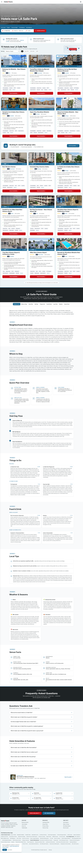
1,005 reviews (73, 115)
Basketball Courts (35, 834)
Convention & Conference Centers (46, 840)
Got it (4, 849)
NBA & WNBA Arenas (5, 838)
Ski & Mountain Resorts (44, 843)
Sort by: (3, 51)
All (22, 51)
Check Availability (35, 813)
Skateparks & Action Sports (66, 843)
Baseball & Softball (20, 834)
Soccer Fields (13, 834)
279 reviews (72, 73)
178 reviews (14, 73)
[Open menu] (2, 2)
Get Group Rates (72, 145)
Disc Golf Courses (75, 843)
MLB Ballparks (12, 838)
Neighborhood (17, 304)
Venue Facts (66, 304)
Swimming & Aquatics (52, 834)
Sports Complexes (76, 834)
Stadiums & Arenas (4, 836)
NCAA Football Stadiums (66, 838)
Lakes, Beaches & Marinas (34, 843)
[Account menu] (80, 2)
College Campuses (25, 840)
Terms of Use (45, 827)
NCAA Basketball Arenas (76, 838)
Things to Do (42, 304)
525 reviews (18, 168)
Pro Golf (51, 838)
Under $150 (26, 51)
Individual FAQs (46, 822)
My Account (65, 827)
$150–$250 (32, 51)
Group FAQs (45, 824)
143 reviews (44, 168)
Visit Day (36, 304)
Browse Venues (7, 16)
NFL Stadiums (77, 836)
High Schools (48, 836)
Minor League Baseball (34, 838)
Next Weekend (29, 27)
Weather (61, 304)
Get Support (65, 822)
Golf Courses (69, 834)
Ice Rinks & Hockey (43, 834)
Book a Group (66, 824)
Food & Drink (49, 304)
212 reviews (41, 213)
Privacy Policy (46, 826)
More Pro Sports (57, 838)
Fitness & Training (42, 836)
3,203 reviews (73, 170)
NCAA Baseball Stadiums (6, 840)
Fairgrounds (56, 840)
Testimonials (24, 827)
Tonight (8, 27)
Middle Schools (55, 836)
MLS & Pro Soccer (25, 838)
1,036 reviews (71, 256)
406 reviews (43, 114)
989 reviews (17, 115)
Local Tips (55, 304)
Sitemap (50, 849)
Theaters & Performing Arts (74, 840)
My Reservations (66, 826)
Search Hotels (41, 30)
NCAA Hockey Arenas (17, 840)
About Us (24, 826)
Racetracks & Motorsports (54, 843)
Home (2, 16)
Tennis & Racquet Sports (61, 834)
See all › (14, 89)
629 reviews (17, 213)
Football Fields (27, 834)
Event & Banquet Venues (63, 840)
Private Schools (62, 836)
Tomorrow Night (14, 27)
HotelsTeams (8, 2)
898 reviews (46, 73)
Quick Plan (31, 304)
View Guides (24, 824)
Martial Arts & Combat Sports (32, 836)
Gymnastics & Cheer (13, 836)
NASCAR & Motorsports (44, 838)
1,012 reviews (71, 213)
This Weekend (22, 27)
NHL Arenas (19, 838)
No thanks (10, 849)
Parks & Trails (13, 16)
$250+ (37, 51)
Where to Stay (24, 304)
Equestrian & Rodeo (21, 836)
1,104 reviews (47, 254)
